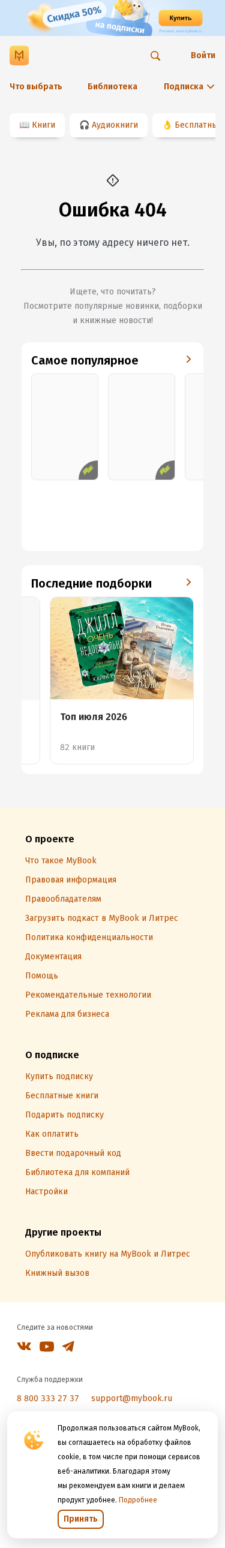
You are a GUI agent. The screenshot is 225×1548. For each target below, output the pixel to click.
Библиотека (112, 87)
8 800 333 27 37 (48, 1398)
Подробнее (138, 1500)
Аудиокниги (115, 125)
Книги (43, 125)
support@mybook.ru (131, 1398)
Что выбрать (36, 87)
